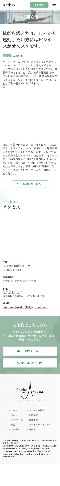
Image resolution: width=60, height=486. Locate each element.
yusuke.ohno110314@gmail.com (25, 307)
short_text (54, 4)
